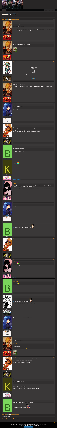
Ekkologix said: (15, 22)
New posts (3, 11)
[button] (10, 10)
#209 (53, 181)
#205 (53, 103)
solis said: (14, 203)
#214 (53, 279)
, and (19, 80)
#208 (53, 160)
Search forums (8, 11)
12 (11, 19)
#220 (53, 399)
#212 (53, 238)
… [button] (6, 19)
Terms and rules (45, 422)
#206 (53, 124)
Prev (3, 19)
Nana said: (14, 343)
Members (17, 10)
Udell (7, 34)
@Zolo (14, 227)
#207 (53, 145)
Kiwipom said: (15, 261)
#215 (53, 295)
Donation (8, 10)
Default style (4, 422)
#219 (53, 378)
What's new (13, 10)
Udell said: (14, 183)
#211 (53, 222)
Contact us (40, 422)
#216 (53, 316)
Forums (4, 10)
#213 (53, 259)
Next (17, 19)
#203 (53, 61)
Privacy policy (49, 422)
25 (15, 19)
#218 (53, 357)
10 (8, 19)
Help (52, 422)
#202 (53, 41)
